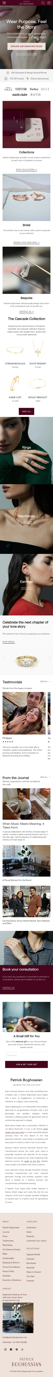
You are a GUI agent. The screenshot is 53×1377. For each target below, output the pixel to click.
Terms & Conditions (11, 1267)
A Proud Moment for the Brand (17, 880)
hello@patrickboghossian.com (15, 1337)
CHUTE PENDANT (37, 364)
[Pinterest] (17, 1349)
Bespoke (30, 1236)
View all (26, 411)
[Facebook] (11, 1349)
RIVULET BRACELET (37, 398)
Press (5, 1236)
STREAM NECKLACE (15, 364)
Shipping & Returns (11, 1263)
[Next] (49, 657)
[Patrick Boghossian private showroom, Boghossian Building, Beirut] (18, 1318)
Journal (6, 1232)
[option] (26, 660)
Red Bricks (31, 1263)
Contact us (9, 988)
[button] (49, 3)
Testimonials (8, 1241)
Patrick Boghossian (11, 1228)
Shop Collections (25, 169)
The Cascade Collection (26, 319)
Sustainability (8, 1258)
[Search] (43, 3)
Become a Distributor (12, 1280)
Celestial (30, 1281)
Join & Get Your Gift (26, 1064)
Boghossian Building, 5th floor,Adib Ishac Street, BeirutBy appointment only (15, 1297)
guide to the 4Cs (32, 1161)
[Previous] (3, 657)
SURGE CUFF (15, 398)
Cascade (30, 1259)
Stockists (6, 1276)
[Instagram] (5, 1349)
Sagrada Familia (33, 1255)
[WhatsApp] (22, 1349)
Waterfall (30, 1268)
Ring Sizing (7, 1245)
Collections (31, 1228)
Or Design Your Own (26, 54)
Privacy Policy (8, 1272)
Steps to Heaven (33, 1272)
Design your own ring (26, 242)
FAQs (5, 1254)
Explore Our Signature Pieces (26, 46)
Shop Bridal (9, 642)
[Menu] (4, 3)
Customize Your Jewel (36, 1241)
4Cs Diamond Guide (11, 1250)
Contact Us (25, 311)
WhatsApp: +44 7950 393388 (15, 1342)
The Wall (30, 1277)
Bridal (28, 1232)
